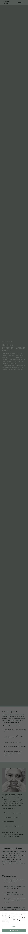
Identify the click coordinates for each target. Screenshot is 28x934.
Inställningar (14, 926)
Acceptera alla (14, 930)
